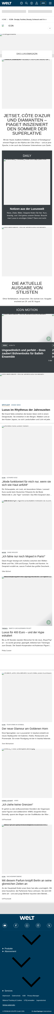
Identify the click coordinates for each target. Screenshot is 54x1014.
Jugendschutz (41, 1000)
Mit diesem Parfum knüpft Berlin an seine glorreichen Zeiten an (27, 882)
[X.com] (49, 925)
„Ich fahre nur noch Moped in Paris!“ (23, 556)
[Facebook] (16, 925)
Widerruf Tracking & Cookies (12, 1000)
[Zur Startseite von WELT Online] (6, 3)
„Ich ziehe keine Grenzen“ (17, 804)
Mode (4, 552)
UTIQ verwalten (29, 1000)
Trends (5, 628)
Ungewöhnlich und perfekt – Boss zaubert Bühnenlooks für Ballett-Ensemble (23, 353)
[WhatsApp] (27, 925)
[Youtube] (5, 925)
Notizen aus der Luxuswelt (27, 208)
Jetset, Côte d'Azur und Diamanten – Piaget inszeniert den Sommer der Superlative (27, 124)
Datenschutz (16, 996)
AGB (23, 996)
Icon (3, 477)
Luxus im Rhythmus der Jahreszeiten (26, 409)
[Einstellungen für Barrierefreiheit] (31, 3)
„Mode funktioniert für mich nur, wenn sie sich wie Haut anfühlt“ (26, 483)
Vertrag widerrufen (9, 1005)
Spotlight (6, 405)
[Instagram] (38, 925)
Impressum (6, 996)
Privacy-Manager (33, 996)
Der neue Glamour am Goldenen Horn (25, 728)
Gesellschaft (7, 800)
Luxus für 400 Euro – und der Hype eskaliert (23, 634)
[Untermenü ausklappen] (27, 28)
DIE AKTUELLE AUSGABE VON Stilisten (27, 288)
